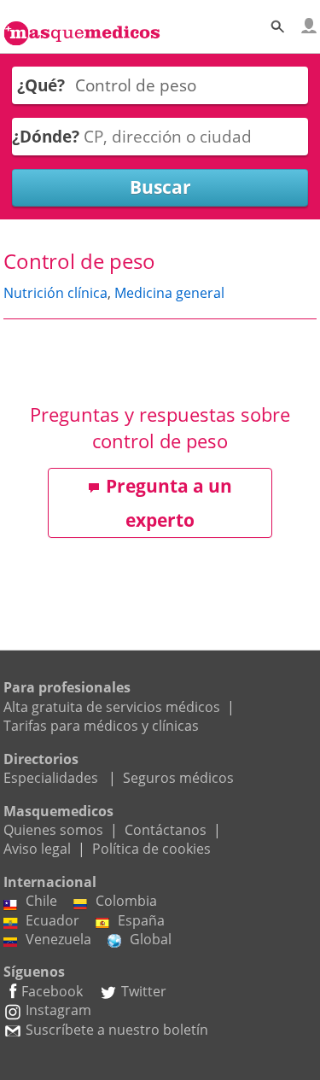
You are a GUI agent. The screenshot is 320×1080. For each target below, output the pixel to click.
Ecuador (52, 920)
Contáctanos (166, 829)
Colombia (126, 900)
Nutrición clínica (55, 292)
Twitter (143, 991)
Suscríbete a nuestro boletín (117, 1029)
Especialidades (50, 777)
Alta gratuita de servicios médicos (111, 707)
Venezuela (58, 939)
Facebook (52, 991)
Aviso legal (37, 848)
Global (151, 939)
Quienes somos (53, 829)
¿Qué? (41, 84)
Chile (41, 900)
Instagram (58, 1010)
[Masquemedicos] (81, 24)
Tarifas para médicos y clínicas (101, 725)
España (141, 920)
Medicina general (169, 292)
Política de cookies (151, 848)
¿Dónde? (45, 136)
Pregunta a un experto (169, 503)
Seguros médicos (178, 777)
